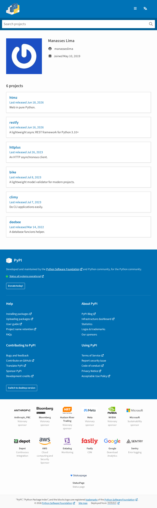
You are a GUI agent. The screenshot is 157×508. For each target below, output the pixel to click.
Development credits (18, 376)
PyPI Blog (87, 314)
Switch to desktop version (21, 388)
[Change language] (145, 8)
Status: (25, 276)
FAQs (9, 334)
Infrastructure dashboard (96, 319)
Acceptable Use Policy (94, 376)
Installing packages (17, 314)
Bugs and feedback (17, 355)
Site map (82, 503)
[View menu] (135, 8)
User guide (12, 324)
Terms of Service (91, 355)
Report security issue (94, 361)
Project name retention (19, 329)
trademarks (92, 499)
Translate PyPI (14, 366)
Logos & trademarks (93, 329)
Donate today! (15, 286)
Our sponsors (89, 334)
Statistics (87, 324)
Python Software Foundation (62, 269)
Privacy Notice (90, 371)
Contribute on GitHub (18, 361)
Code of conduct (91, 366)
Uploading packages (18, 319)
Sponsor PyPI (14, 371)
